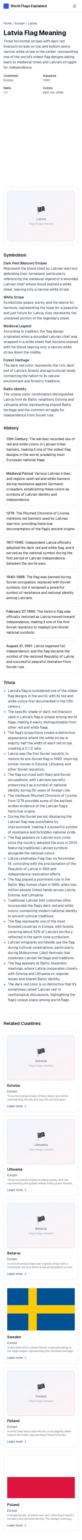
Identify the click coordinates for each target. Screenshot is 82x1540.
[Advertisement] (41, 141)
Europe (20, 23)
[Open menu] (75, 6)
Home (7, 23)
